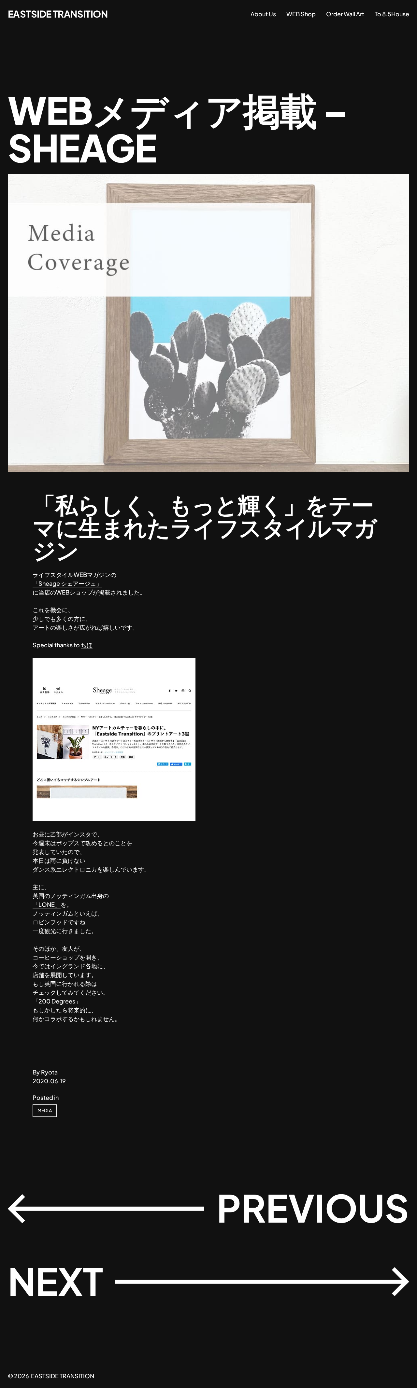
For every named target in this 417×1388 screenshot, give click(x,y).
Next (55, 1280)
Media (44, 1110)
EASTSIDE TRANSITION (58, 14)
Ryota (49, 1072)
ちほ (87, 645)
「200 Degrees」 (57, 1001)
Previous (313, 1207)
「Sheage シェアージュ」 (67, 583)
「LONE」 (47, 904)
